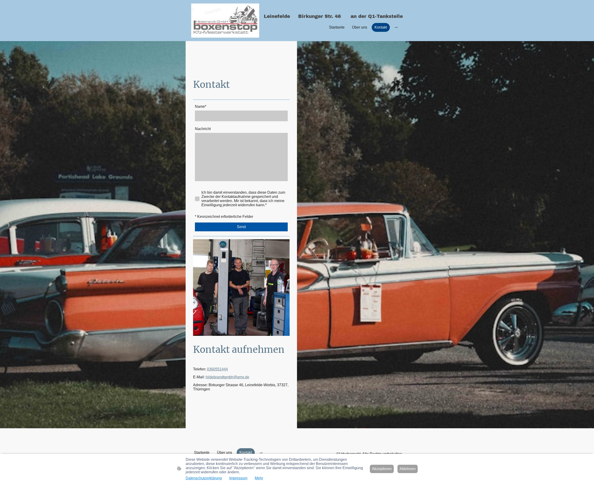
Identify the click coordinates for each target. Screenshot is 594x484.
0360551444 (217, 369)
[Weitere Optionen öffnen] (396, 27)
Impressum (238, 478)
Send (241, 227)
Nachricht (203, 129)
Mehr (259, 478)
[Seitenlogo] (225, 20)
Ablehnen (408, 469)
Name (200, 106)
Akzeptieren (382, 469)
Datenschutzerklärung (204, 478)
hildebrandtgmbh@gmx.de (227, 377)
